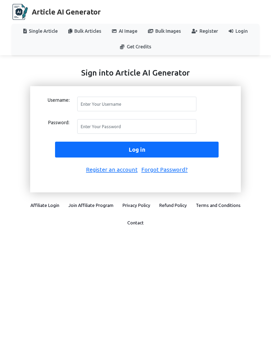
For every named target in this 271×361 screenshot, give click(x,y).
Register (209, 31)
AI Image (128, 31)
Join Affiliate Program (91, 205)
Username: (59, 100)
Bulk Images (168, 31)
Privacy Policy (136, 205)
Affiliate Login (44, 205)
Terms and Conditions (218, 205)
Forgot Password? (164, 169)
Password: (58, 122)
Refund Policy (173, 205)
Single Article (43, 31)
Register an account (112, 169)
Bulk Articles (87, 31)
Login (242, 31)
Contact (135, 222)
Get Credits (139, 46)
